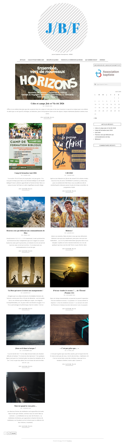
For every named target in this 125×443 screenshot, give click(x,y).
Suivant (13, 433)
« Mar (95, 118)
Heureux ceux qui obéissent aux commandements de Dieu (26, 231)
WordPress (69, 440)
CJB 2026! (69, 173)
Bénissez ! (69, 230)
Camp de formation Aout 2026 (26, 173)
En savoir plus (47, 117)
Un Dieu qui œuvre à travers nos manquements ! (25, 290)
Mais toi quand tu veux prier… (25, 406)
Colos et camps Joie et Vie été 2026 (47, 103)
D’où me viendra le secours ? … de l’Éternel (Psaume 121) (69, 291)
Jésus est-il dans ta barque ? (25, 348)
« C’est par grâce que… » (69, 348)
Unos (61, 440)
